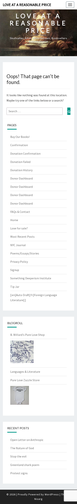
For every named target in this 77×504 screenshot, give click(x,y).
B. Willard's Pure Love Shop (27, 335)
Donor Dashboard (21, 178)
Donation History (21, 170)
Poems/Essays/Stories (24, 253)
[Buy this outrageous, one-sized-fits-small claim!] (19, 396)
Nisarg (38, 499)
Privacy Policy (19, 261)
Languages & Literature (25, 371)
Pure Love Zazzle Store (25, 380)
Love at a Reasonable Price (27, 4)
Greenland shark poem (24, 465)
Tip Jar (14, 287)
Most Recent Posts (22, 236)
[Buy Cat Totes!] (22, 353)
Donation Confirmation (25, 153)
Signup (14, 270)
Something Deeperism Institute (30, 278)
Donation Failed (20, 162)
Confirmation (19, 145)
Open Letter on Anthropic (26, 440)
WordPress (52, 494)
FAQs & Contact (20, 212)
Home (14, 220)
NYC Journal (18, 245)
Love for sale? (19, 228)
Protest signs (19, 473)
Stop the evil (18, 456)
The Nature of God (22, 448)
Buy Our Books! (20, 137)
